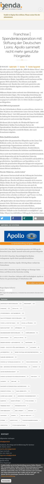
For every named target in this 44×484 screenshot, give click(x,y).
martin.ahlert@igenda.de (8, 449)
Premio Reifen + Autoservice (10, 342)
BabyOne (3, 401)
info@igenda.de (5, 441)
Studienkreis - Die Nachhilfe (10, 313)
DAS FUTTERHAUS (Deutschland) (11, 318)
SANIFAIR (4, 415)
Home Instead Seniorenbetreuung (27, 352)
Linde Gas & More (6, 396)
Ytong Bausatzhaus (19, 425)
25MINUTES (4, 425)
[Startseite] (11, 6)
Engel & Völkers (27, 323)
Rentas (30, 410)
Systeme (22, 67)
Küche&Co (18, 328)
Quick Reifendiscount (8, 371)
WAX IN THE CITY (26, 415)
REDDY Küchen (15, 401)
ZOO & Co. (15, 308)
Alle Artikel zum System (35, 283)
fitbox (3, 420)
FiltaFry (33, 347)
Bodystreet (5, 337)
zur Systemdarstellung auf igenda (22, 244)
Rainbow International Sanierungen (13, 386)
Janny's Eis (14, 420)
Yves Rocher (29, 401)
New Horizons (5, 410)
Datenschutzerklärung (8, 476)
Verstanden (6, 481)
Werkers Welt (5, 405)
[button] (5, 218)
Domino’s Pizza (6, 391)
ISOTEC (35, 367)
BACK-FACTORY (5, 328)
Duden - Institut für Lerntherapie (13, 347)
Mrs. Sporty (19, 410)
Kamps (13, 415)
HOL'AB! (14, 381)
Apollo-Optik (12, 67)
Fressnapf (27, 303)
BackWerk (29, 342)
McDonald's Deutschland (9, 303)
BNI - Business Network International (14, 367)
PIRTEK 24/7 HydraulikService (11, 362)
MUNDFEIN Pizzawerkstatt (27, 396)
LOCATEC (3, 381)
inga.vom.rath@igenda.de (8, 455)
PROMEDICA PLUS (20, 405)
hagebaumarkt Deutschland (10, 333)
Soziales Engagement (34, 67)
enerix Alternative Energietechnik (13, 376)
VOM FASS (34, 376)
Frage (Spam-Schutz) (7, 288)
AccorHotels (5, 352)
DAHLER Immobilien (7, 357)
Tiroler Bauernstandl (30, 420)
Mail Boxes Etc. (21, 391)
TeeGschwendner (32, 362)
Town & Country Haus (8, 323)
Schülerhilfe (30, 333)
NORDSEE (3, 308)
